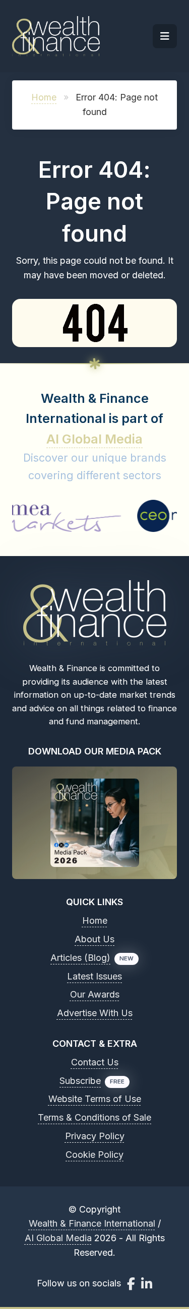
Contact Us (94, 1062)
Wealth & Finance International (92, 1223)
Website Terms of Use (94, 1099)
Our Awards (94, 994)
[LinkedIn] (146, 1283)
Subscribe (80, 1080)
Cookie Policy (94, 1154)
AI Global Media (94, 439)
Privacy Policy (94, 1136)
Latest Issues (94, 976)
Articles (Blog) (80, 957)
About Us (94, 939)
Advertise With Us (95, 1013)
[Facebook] (131, 1283)
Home (43, 97)
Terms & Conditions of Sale (94, 1117)
